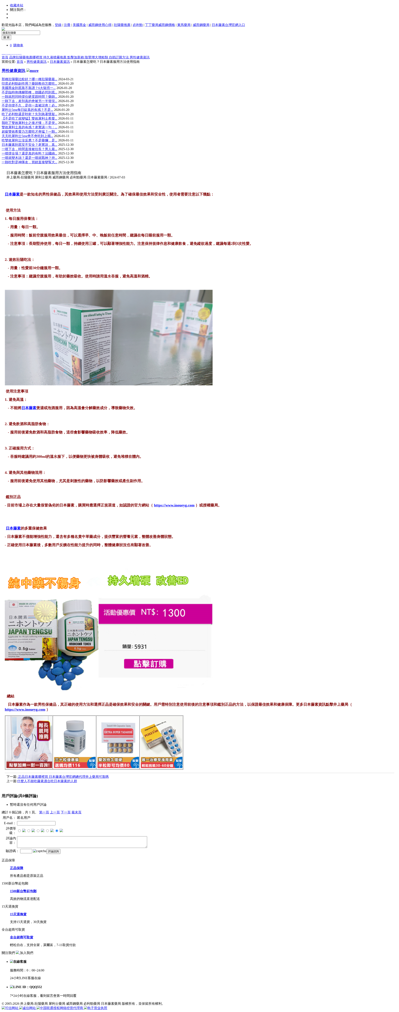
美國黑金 (79, 25)
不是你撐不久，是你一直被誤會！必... (29, 105)
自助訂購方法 (119, 57)
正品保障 (16, 868)
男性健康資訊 (140, 57)
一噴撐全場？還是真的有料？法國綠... (29, 153)
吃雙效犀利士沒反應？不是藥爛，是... (29, 140)
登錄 (58, 25)
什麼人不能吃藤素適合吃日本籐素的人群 (47, 781)
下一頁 (66, 812)
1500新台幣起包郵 (23, 891)
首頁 (5, 57)
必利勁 (138, 25)
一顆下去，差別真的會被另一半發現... (29, 101)
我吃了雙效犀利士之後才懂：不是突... (29, 123)
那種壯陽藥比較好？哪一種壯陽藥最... (29, 79)
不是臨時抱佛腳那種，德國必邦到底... (29, 92)
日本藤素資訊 (60, 61)
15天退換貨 (18, 914)
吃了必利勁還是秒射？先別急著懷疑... (29, 114)
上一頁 (55, 812)
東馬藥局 (184, 25)
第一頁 (44, 812)
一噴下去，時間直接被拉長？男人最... (29, 149)
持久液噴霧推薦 (55, 57)
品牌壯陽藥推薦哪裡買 (26, 57)
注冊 (67, 25)
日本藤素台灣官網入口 (228, 25)
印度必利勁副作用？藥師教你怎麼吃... (29, 83)
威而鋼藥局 (201, 25)
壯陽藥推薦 (122, 25)
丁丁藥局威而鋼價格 (160, 25)
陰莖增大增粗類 (97, 57)
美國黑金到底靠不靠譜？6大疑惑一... (29, 88)
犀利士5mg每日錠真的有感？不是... (27, 109)
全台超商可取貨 (21, 937)
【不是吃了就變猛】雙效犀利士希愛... (29, 118)
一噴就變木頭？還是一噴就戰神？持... (29, 158)
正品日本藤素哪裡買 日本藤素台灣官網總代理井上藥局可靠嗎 (63, 776)
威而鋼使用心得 (100, 25)
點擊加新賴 (76, 57)
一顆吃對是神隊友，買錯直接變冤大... (29, 162)
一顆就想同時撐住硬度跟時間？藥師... (29, 96)
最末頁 (76, 812)
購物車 (18, 45)
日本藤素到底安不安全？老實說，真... (29, 144)
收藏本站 (16, 5)
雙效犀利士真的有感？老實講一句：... (29, 127)
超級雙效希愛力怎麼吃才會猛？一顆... (29, 131)
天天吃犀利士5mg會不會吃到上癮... (27, 136)
